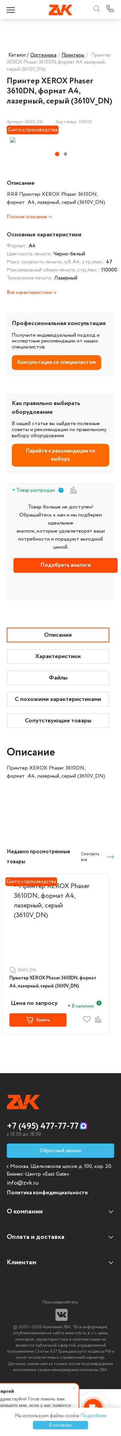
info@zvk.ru (23, 1183)
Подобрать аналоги (65, 565)
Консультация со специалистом (56, 362)
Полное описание (27, 217)
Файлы (58, 677)
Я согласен (60, 1425)
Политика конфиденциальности (47, 1193)
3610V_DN (27, 970)
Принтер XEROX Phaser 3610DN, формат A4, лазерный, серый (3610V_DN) (52, 982)
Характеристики (58, 656)
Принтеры (73, 55)
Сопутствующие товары (58, 720)
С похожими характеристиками (58, 699)
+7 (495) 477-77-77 (43, 1126)
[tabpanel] (44, 140)
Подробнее (93, 1416)
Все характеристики (30, 292)
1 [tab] (57, 154)
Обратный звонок (61, 1150)
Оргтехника (43, 55)
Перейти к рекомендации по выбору (60, 455)
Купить (43, 1020)
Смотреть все (90, 857)
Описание (58, 635)
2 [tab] (65, 154)
